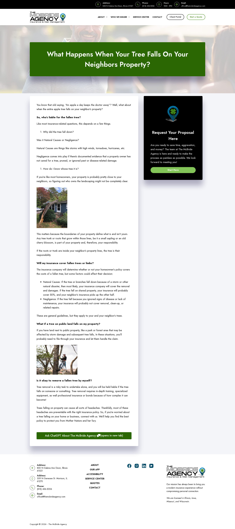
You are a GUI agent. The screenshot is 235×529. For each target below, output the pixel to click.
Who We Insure (119, 17)
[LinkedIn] (144, 466)
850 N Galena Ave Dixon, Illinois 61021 (118, 6)
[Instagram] (137, 466)
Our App (95, 469)
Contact (157, 17)
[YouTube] (151, 466)
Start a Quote (196, 16)
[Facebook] (129, 466)
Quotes (95, 483)
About (101, 17)
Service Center (141, 17)
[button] (173, 170)
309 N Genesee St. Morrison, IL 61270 (52, 480)
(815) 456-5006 (148, 6)
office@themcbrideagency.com (193, 6)
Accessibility (94, 474)
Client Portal (175, 16)
